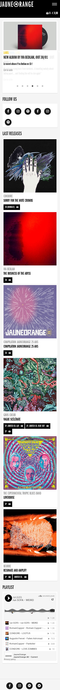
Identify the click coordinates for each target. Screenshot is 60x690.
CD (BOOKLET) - (10, 207)
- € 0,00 (53, 13)
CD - (6, 280)
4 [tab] (32, 86)
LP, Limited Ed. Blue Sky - (36, 426)
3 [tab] (27, 86)
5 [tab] (37, 86)
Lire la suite (8, 79)
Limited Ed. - (19, 577)
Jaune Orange (16, 5)
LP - (6, 431)
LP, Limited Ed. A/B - (13, 426)
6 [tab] (42, 86)
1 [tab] (17, 86)
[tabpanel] (30, 47)
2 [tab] (22, 86)
